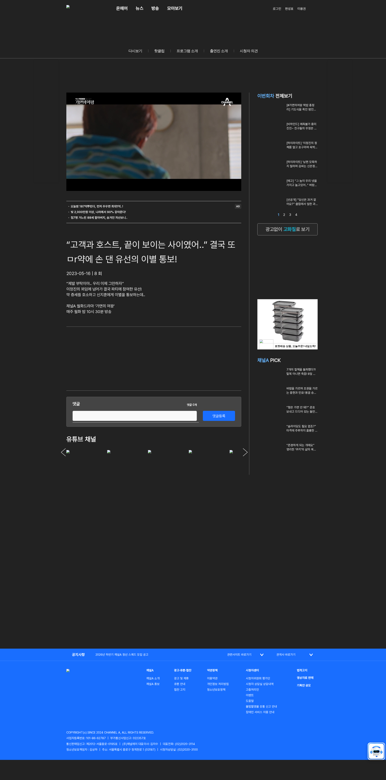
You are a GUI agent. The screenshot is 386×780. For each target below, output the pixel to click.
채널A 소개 (153, 678)
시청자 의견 (249, 51)
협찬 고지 (179, 689)
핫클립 (159, 51)
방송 (155, 8)
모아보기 (174, 8)
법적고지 (302, 670)
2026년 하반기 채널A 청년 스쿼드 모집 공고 (121, 654)
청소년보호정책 (216, 689)
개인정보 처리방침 (218, 684)
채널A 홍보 (153, 684)
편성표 (289, 9)
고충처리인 (252, 689)
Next (245, 452)
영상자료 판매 (305, 678)
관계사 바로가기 (286, 654)
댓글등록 (219, 416)
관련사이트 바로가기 (239, 654)
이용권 (301, 9)
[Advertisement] (46, 120)
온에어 (122, 8)
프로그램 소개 (187, 51)
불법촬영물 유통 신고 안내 (261, 706)
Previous (63, 452)
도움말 (250, 701)
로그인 (277, 9)
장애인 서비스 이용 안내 (260, 712)
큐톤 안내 (179, 684)
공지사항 (78, 654)
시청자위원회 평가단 (258, 678)
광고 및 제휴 (181, 678)
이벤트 (250, 695)
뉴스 (139, 8)
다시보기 (135, 51)
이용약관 (212, 678)
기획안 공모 (304, 685)
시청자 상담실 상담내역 (260, 684)
